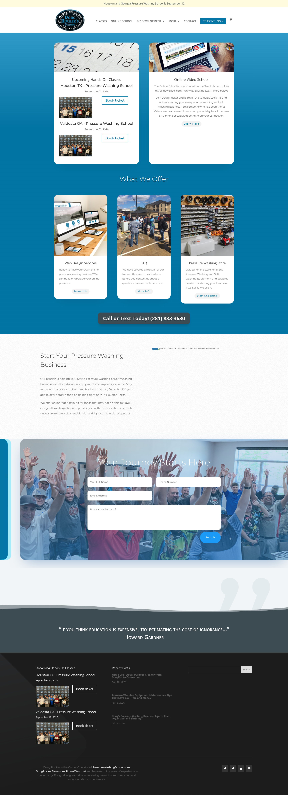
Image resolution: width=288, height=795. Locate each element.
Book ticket (114, 100)
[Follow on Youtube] (241, 768)
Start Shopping (207, 295)
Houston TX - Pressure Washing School (96, 85)
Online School (122, 21)
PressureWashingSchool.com (111, 767)
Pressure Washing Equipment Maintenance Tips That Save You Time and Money (142, 696)
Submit (210, 537)
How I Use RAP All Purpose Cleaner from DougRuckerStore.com (137, 676)
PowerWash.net (76, 771)
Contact (190, 21)
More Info (80, 291)
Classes (101, 21)
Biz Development (149, 21)
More (172, 21)
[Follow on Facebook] (225, 768)
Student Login (213, 21)
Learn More (191, 123)
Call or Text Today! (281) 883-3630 (144, 318)
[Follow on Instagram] (249, 768)
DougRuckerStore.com (50, 771)
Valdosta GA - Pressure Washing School (96, 123)
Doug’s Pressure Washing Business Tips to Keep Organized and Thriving (141, 717)
